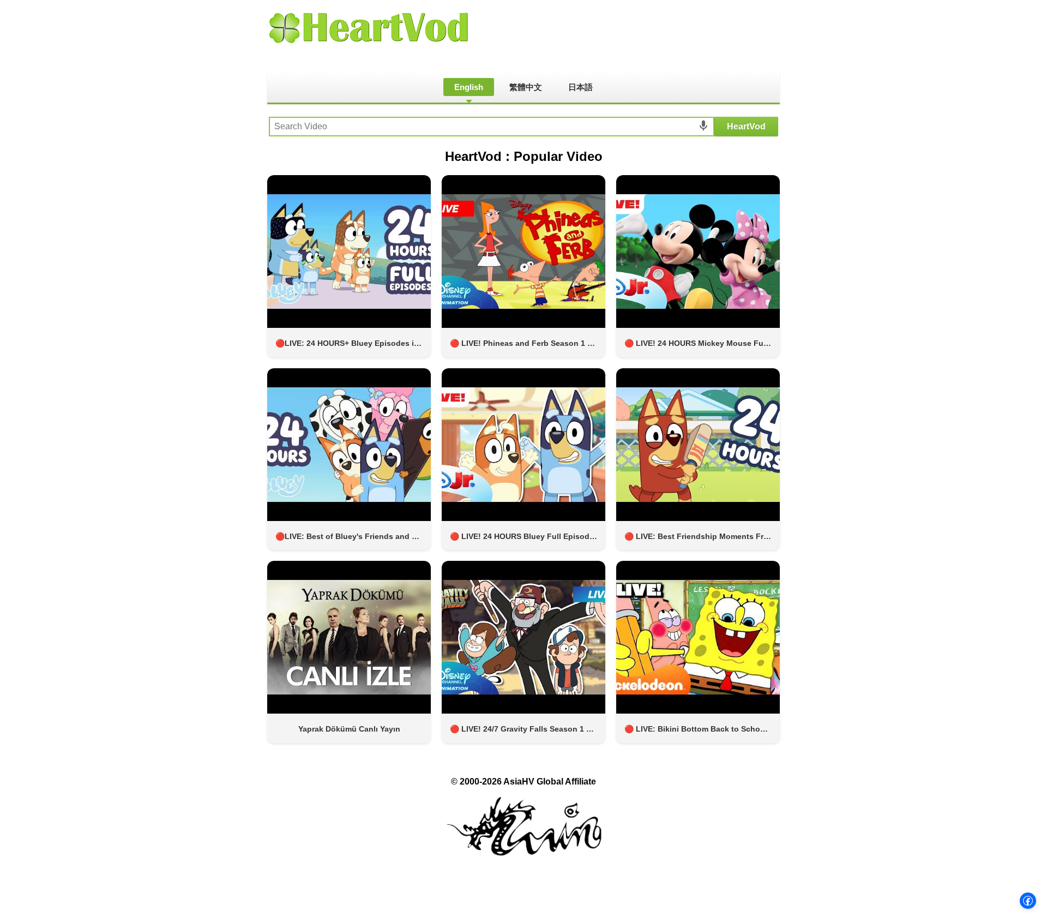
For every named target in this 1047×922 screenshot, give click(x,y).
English (468, 87)
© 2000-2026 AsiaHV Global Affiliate (523, 781)
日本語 (580, 87)
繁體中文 (525, 87)
